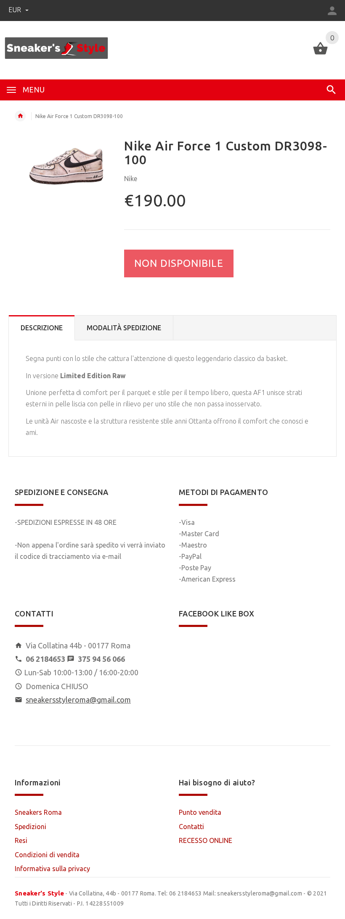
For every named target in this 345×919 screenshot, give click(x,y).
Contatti (191, 826)
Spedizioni (30, 826)
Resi (21, 840)
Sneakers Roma (38, 812)
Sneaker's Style (39, 893)
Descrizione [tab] (42, 328)
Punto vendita (200, 812)
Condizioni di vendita (47, 854)
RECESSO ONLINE (205, 840)
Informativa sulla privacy (52, 868)
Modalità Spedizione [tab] (124, 328)
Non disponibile (178, 263)
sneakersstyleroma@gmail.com (78, 699)
